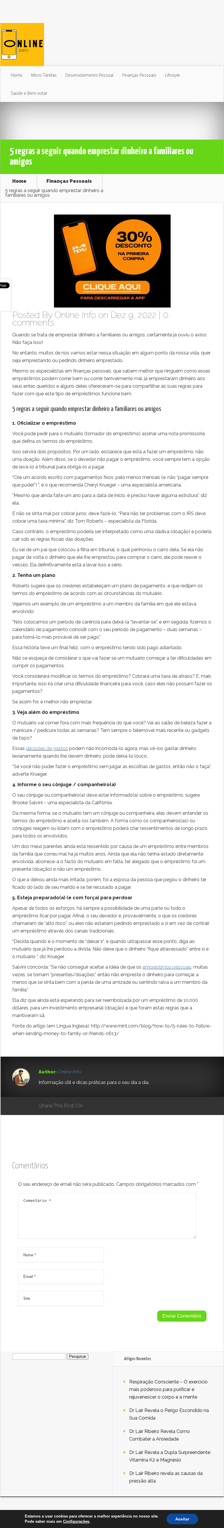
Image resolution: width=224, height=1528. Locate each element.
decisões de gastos (47, 748)
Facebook (104, 1106)
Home (16, 75)
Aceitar (182, 1519)
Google (93, 1106)
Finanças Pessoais (139, 75)
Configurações (76, 1521)
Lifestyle (172, 75)
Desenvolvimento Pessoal (89, 75)
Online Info (75, 315)
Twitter (115, 1106)
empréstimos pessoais (167, 967)
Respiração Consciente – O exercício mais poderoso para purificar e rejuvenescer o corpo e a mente (168, 1389)
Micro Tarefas (44, 75)
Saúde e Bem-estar (29, 93)
